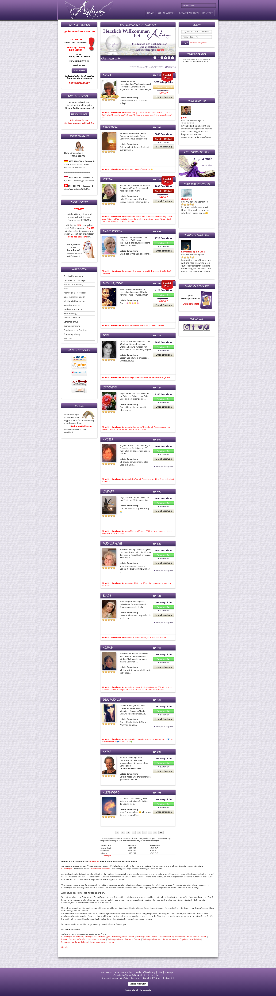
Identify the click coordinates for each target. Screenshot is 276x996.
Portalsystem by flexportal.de (138, 989)
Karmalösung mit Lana (193, 117)
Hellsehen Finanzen (96, 939)
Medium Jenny (112, 283)
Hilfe (160, 972)
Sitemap (169, 972)
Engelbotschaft (191, 303)
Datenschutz (127, 972)
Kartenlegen (67, 868)
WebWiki (124, 978)
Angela (108, 439)
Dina (106, 335)
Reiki (66, 288)
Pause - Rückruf (163, 87)
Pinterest (167, 978)
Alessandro (111, 792)
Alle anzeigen (105, 855)
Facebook (136, 978)
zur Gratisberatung (79, 114)
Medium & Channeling (74, 301)
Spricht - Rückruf (163, 139)
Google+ (65, 947)
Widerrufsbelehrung (145, 972)
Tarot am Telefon (133, 939)
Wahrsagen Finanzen (151, 939)
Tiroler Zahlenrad (72, 317)
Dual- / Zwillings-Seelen (74, 296)
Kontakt (207, 13)
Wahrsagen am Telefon (146, 936)
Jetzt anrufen (163, 243)
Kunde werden (166, 13)
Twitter (156, 978)
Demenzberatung (72, 325)
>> (161, 832)
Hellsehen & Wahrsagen (75, 280)
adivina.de (93, 861)
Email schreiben (164, 97)
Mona (184, 198)
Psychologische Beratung (76, 330)
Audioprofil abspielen (157, 466)
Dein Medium (112, 699)
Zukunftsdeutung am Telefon (172, 936)
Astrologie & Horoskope (75, 292)
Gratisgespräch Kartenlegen (97, 936)
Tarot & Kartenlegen (73, 276)
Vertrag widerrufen (138, 984)
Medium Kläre (112, 543)
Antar (107, 751)
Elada (107, 595)
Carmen (108, 491)
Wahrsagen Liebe (115, 939)
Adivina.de (86, 9)
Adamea (108, 647)
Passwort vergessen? (198, 42)
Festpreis (68, 338)
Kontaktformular (79, 82)
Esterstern (110, 127)
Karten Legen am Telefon (123, 936)
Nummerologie (71, 313)
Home (150, 13)
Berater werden (189, 13)
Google (146, 978)
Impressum (106, 972)
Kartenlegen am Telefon (72, 936)
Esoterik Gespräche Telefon (73, 939)
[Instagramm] (186, 329)
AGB (117, 972)
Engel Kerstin (112, 231)
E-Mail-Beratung (163, 146)
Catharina (110, 387)
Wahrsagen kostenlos (101, 868)
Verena (108, 179)
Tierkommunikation (73, 309)
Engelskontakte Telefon (190, 939)
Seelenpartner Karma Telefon (74, 942)
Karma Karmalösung (73, 284)
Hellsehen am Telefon (196, 936)
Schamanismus (71, 321)
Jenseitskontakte (72, 305)
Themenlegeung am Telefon (101, 942)
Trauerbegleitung (72, 334)
